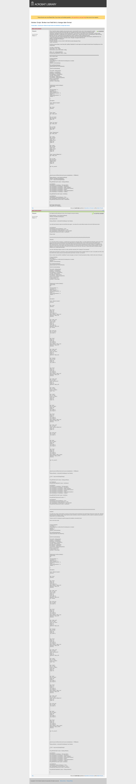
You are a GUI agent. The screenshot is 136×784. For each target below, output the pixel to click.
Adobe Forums (100, 208)
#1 (103, 210)
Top (32, 208)
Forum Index (34, 25)
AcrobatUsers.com (37, 11)
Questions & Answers (89, 208)
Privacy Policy (70, 780)
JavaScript (40, 25)
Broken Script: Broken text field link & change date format (57, 25)
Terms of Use (63, 780)
